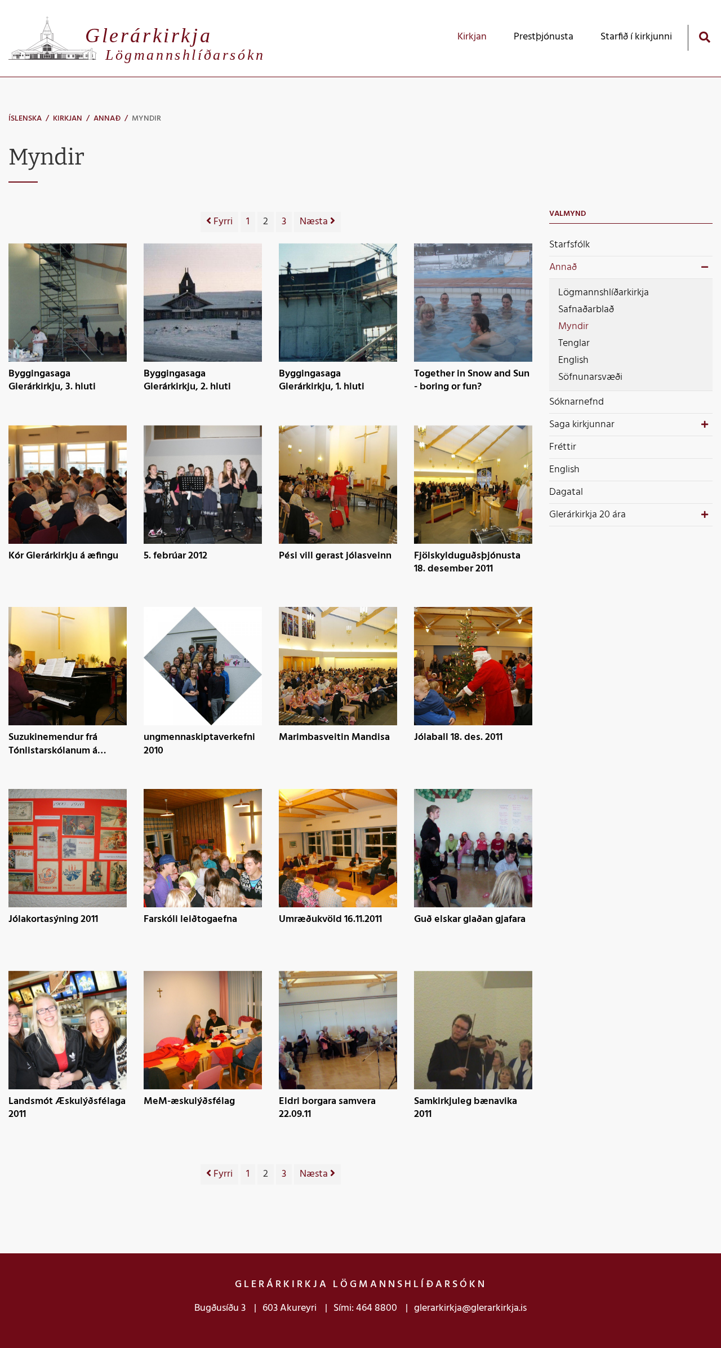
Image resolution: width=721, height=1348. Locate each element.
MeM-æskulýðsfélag (189, 1102)
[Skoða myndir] (67, 302)
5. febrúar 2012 (175, 556)
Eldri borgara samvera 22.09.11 (327, 1108)
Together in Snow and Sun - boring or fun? (471, 380)
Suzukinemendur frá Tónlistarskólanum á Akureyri (52, 744)
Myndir (146, 118)
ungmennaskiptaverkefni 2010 (199, 744)
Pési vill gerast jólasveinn (335, 556)
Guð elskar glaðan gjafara (470, 920)
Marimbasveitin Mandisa (334, 738)
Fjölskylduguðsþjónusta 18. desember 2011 (467, 562)
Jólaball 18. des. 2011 (458, 738)
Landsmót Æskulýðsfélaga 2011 (67, 1108)
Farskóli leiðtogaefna (190, 920)
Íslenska (25, 118)
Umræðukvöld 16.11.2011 (330, 920)
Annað (107, 118)
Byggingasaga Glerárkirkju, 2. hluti (187, 380)
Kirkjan (67, 118)
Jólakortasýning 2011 (53, 920)
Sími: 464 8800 (365, 1308)
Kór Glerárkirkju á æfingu (63, 556)
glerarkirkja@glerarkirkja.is (470, 1308)
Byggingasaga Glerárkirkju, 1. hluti (321, 380)
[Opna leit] (704, 36)
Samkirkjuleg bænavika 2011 (465, 1108)
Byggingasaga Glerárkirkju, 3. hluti (52, 380)
